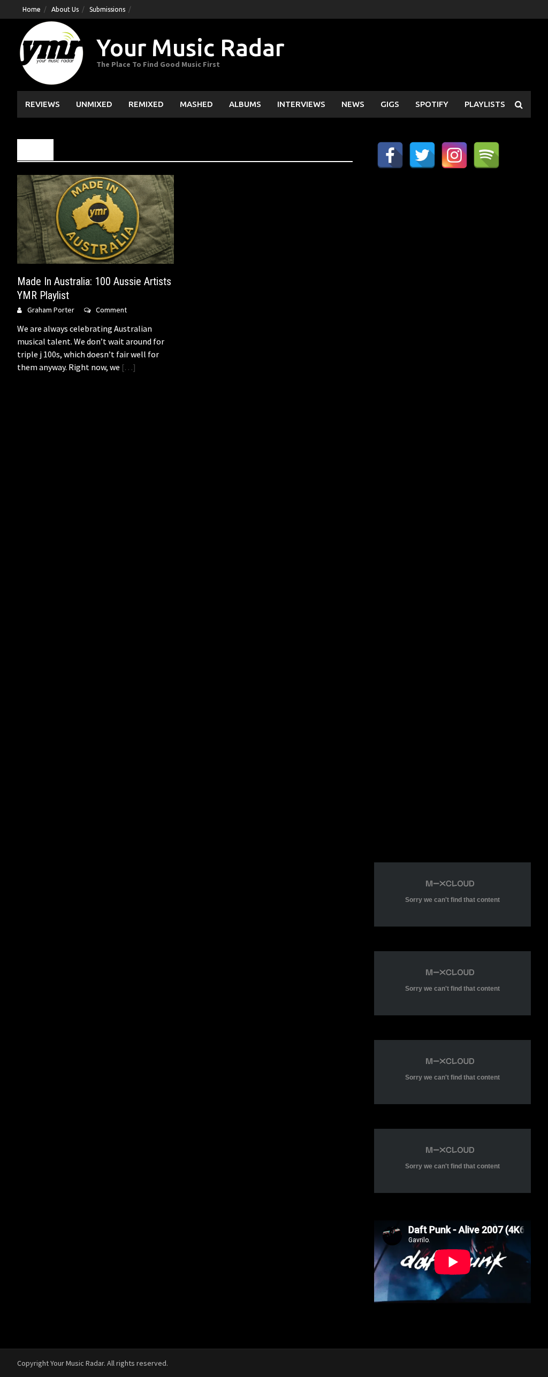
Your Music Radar (190, 47)
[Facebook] (390, 155)
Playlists (485, 104)
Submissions (107, 9)
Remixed (146, 104)
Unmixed (94, 104)
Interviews (301, 104)
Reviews (42, 104)
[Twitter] (422, 155)
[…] (128, 367)
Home (31, 9)
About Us (65, 9)
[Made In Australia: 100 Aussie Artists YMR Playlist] (95, 218)
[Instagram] (454, 155)
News (352, 104)
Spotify (431, 104)
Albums (245, 104)
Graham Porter (50, 310)
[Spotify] (486, 155)
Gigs (389, 104)
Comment (111, 310)
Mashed (196, 104)
